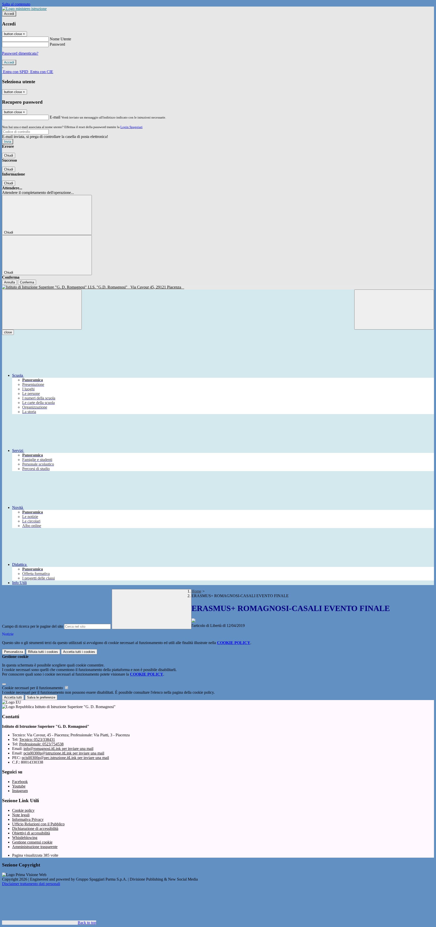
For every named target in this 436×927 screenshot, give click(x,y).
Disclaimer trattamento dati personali (31, 884)
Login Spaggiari (131, 127)
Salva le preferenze (41, 697)
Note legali (21, 815)
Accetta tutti (79, 652)
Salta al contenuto (16, 4)
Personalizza (13, 652)
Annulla (9, 282)
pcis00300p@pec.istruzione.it (65, 758)
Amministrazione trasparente (35, 847)
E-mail (55, 117)
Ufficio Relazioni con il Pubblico (38, 824)
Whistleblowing (24, 837)
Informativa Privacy (28, 819)
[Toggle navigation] (42, 309)
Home (196, 591)
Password (57, 44)
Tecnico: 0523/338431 (37, 739)
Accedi (9, 14)
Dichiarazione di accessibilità (35, 828)
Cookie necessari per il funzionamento (33, 688)
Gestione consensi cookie (32, 842)
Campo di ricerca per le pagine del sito (32, 626)
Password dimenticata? (20, 53)
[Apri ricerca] (394, 309)
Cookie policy (23, 810)
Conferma (27, 282)
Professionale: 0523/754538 (41, 744)
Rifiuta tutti (43, 652)
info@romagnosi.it (58, 748)
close (8, 332)
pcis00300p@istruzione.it (63, 753)
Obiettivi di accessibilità (31, 833)
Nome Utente (60, 39)
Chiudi (8, 155)
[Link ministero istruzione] (24, 9)
